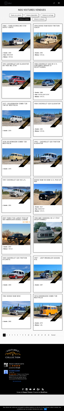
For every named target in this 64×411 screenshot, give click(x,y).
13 (38, 335)
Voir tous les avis (17, 381)
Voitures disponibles (31, 15)
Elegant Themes (27, 392)
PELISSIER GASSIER (14, 371)
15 (45, 335)
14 (42, 335)
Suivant (53, 335)
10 (28, 335)
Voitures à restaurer (39, 19)
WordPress (44, 392)
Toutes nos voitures (16, 15)
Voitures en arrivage (47, 15)
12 (35, 335)
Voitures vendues (24, 19)
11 (31, 335)
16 (48, 335)
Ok (45, 409)
